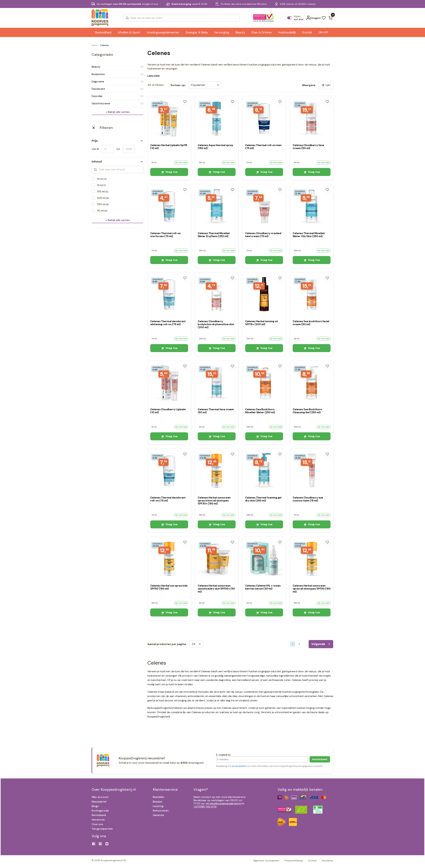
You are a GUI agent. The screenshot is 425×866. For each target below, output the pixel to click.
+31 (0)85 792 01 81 (205, 806)
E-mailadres (223, 755)
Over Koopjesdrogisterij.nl (114, 789)
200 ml (103, 198)
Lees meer (153, 75)
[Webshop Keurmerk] (263, 18)
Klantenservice (165, 789)
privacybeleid (239, 766)
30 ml (102, 210)
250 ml (103, 204)
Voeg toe (171, 172)
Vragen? (201, 789)
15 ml (101, 185)
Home (95, 45)
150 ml (102, 191)
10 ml (102, 179)
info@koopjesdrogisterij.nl (225, 803)
